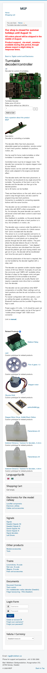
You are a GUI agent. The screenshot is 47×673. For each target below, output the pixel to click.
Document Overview (14, 585)
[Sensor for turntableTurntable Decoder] (16, 127)
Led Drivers (11, 535)
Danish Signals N (13, 531)
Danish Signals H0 (13, 528)
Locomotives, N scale (14, 565)
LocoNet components (14, 504)
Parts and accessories (15, 571)
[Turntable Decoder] (23, 85)
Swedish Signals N (13, 526)
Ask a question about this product (17, 117)
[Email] (6, 68)
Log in (10, 615)
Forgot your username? (15, 622)
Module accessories (14, 549)
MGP (7, 120)
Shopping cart (10, 15)
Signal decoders (12, 533)
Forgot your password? (15, 624)
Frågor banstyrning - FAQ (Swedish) (19, 592)
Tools (8, 551)
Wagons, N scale (13, 569)
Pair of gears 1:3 (34, 364)
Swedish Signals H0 (14, 524)
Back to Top (40, 668)
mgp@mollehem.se (15, 656)
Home (7, 12)
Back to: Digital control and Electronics (19, 56)
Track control (11, 587)
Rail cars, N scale (13, 567)
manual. (14, 319)
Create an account (13, 619)
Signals (9, 522)
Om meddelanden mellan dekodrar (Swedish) (23, 589)
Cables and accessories (15, 508)
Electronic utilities (13, 506)
